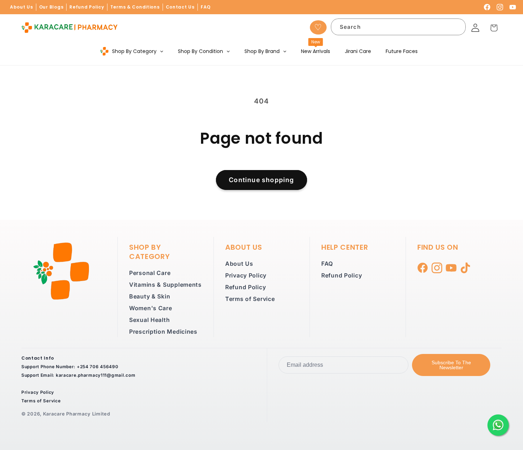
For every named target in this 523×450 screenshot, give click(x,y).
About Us (21, 7)
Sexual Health (149, 319)
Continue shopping (261, 180)
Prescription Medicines (163, 331)
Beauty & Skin (149, 296)
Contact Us (180, 7)
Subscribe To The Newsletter (451, 365)
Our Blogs (51, 7)
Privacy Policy (245, 275)
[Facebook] (487, 7)
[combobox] (398, 27)
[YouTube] (512, 7)
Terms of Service (250, 298)
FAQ (206, 7)
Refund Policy (86, 7)
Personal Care (149, 272)
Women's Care (150, 308)
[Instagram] (500, 7)
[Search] (456, 28)
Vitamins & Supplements (165, 284)
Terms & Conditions (135, 7)
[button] (494, 27)
